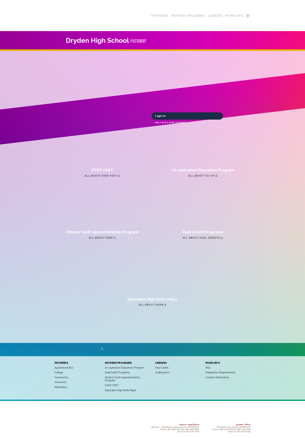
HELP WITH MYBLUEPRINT (170, 123)
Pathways (159, 15)
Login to (160, 115)
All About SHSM (151, 304)
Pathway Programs (188, 15)
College (59, 372)
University (61, 382)
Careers (215, 15)
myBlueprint (162, 372)
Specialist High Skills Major (120, 390)
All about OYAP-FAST (101, 175)
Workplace (61, 387)
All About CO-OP (201, 175)
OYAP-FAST (112, 385)
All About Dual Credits (202, 237)
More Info (234, 15)
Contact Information (217, 377)
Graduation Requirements (220, 372)
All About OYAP (101, 237)
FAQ (207, 367)
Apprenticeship (64, 367)
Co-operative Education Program (124, 367)
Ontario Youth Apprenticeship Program (122, 378)
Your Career (162, 367)
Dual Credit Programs (117, 372)
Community (61, 377)
